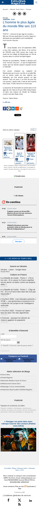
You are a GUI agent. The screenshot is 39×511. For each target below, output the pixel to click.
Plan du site (19, 486)
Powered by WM (19, 492)
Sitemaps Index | (22, 468)
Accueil (5, 9)
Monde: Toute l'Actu (17, 9)
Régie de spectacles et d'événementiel (30, 160)
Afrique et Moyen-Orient (21, 165)
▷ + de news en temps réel (18, 259)
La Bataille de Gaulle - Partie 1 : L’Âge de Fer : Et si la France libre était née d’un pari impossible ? (18, 292)
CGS (22, 470)
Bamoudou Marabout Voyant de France (14, 380)
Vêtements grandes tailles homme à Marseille (19, 161)
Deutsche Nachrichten (14, 169)
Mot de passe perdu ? (25, 345)
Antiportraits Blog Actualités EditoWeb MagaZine (17, 389)
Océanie (10, 167)
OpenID (5, 345)
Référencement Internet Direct (11, 383)
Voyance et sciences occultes (13, 406)
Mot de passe (5, 340)
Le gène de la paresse (8, 154)
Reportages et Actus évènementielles (13, 386)
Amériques (11, 165)
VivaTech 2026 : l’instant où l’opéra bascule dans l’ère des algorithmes (15, 312)
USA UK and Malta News (19, 167)
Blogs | (14, 468)
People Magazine (7, 377)
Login (2, 334)
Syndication (31, 486)
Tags (19, 488)
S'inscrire (13, 345)
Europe (28, 9)
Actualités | (8, 468)
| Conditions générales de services (17, 495)
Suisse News (6, 374)
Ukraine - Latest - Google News (13, 270)
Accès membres (8, 486)
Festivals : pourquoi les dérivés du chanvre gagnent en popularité (15, 319)
